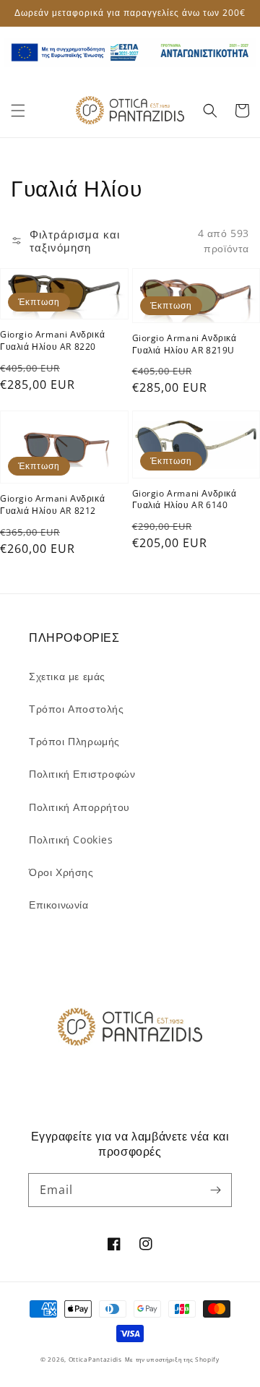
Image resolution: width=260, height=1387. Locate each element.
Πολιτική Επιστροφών (82, 774)
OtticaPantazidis (95, 1359)
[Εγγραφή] (215, 1190)
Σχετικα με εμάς (67, 676)
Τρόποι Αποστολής (76, 709)
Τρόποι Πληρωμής (74, 741)
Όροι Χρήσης (61, 872)
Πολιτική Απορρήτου (79, 807)
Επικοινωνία (59, 904)
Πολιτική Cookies (71, 839)
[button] (18, 110)
